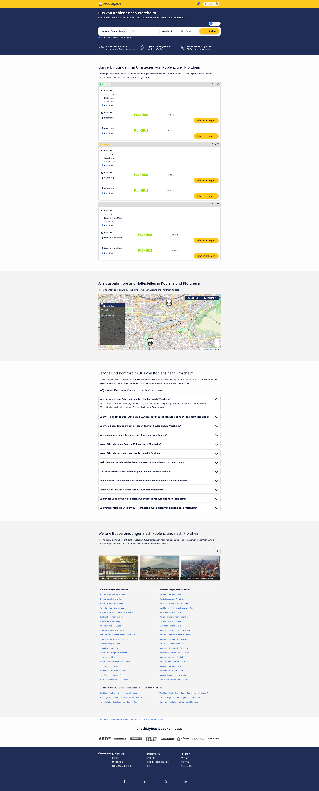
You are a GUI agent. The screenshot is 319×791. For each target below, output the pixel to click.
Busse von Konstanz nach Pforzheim (175, 630)
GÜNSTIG (105, 84)
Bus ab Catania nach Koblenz (112, 603)
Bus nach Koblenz (138, 719)
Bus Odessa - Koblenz (109, 648)
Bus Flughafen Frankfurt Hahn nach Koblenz (118, 693)
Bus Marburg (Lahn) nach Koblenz (114, 639)
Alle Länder (187, 766)
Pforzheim (211, 298)
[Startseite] (109, 4)
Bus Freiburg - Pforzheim (170, 612)
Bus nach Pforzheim (155, 719)
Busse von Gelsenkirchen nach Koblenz (116, 612)
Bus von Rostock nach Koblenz (113, 670)
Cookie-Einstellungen (158, 762)
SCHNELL (105, 144)
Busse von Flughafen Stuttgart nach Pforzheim (179, 702)
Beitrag (185, 762)
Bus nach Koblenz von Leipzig (112, 630)
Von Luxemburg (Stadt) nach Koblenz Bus (117, 635)
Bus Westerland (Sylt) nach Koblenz (114, 679)
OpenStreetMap (206, 349)
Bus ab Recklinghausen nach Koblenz (115, 661)
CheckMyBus (103, 719)
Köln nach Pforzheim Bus (170, 626)
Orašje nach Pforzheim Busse (172, 644)
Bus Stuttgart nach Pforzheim (172, 657)
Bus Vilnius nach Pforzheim (171, 670)
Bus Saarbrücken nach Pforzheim (174, 648)
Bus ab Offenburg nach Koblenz (113, 652)
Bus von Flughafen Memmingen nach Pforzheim (180, 697)
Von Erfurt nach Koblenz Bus (112, 608)
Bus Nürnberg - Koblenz (110, 644)
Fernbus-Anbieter (121, 766)
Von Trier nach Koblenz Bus (111, 675)
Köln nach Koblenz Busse (110, 626)
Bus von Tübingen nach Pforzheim (174, 661)
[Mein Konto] (198, 3)
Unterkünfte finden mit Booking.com (116, 37)
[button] (169, 303)
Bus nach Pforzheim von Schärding (174, 652)
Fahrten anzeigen (206, 120)
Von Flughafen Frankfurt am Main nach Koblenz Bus (122, 697)
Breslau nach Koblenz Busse (111, 599)
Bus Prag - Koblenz (108, 657)
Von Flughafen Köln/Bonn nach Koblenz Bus (118, 702)
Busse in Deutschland (120, 719)
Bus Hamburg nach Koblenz (111, 617)
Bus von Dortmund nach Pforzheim (174, 603)
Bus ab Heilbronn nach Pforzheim (174, 617)
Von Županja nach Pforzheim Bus (174, 679)
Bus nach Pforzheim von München (174, 639)
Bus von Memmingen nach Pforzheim (175, 635)
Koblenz (194, 298)
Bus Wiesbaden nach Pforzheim (173, 675)
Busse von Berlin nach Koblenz (113, 594)
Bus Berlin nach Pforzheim (171, 594)
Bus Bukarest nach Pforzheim (172, 599)
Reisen (149, 766)
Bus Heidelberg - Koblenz (110, 621)
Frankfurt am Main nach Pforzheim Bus (176, 608)
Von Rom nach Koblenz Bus (111, 666)
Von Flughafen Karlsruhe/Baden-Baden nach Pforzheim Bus (185, 693)
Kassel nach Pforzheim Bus (171, 621)
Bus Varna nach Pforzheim (171, 666)
